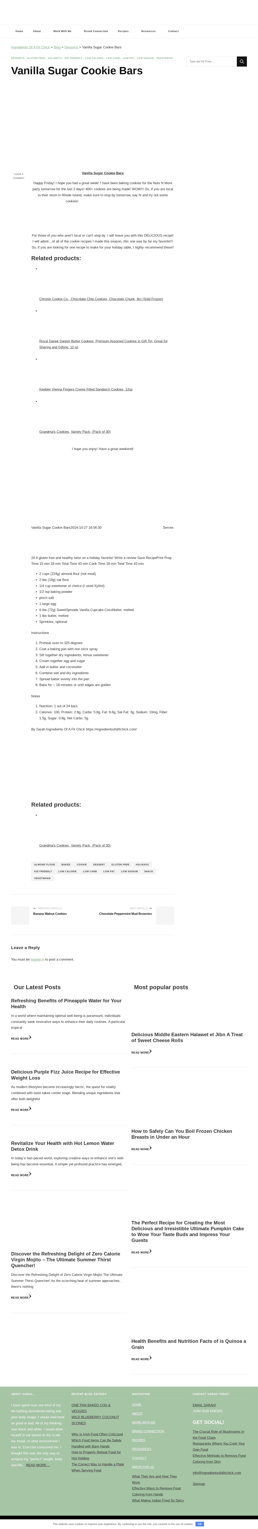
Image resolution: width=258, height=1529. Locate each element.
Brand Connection (96, 31)
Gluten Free (36, 58)
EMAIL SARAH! (204, 1405)
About (37, 31)
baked (65, 864)
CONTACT (139, 1458)
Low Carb (113, 58)
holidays (142, 864)
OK (200, 1524)
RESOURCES (141, 1449)
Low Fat (128, 58)
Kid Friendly (73, 58)
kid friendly (43, 871)
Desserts (17, 58)
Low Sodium (145, 58)
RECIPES (138, 1440)
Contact (173, 31)
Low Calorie (94, 58)
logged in (37, 959)
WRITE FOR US (143, 1467)
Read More (20, 1038)
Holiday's (55, 58)
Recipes (123, 31)
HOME (136, 1404)
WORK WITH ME (143, 1422)
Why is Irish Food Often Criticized (97, 1434)
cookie (82, 864)
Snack (148, 871)
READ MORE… (38, 1465)
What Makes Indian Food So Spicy (158, 1500)
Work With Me (62, 31)
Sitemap (199, 1484)
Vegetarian (164, 58)
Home (19, 31)
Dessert (99, 864)
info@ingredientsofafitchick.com (217, 1473)
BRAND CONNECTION (148, 1431)
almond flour (44, 864)
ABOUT (137, 1413)
